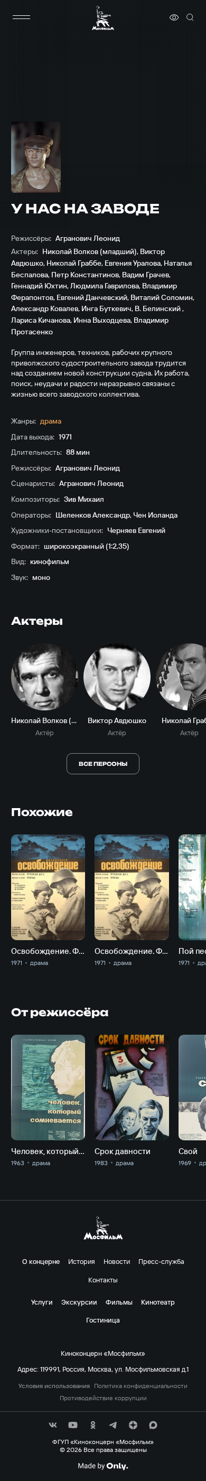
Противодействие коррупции (103, 1398)
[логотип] (103, 17)
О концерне (41, 1261)
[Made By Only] (103, 1466)
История (81, 1261)
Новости (117, 1261)
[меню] (21, 17)
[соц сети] (53, 1425)
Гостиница (103, 1320)
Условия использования (54, 1386)
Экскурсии (79, 1302)
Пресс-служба (161, 1261)
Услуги (42, 1302)
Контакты (103, 1280)
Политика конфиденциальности (141, 1386)
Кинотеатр (158, 1302)
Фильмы (119, 1302)
